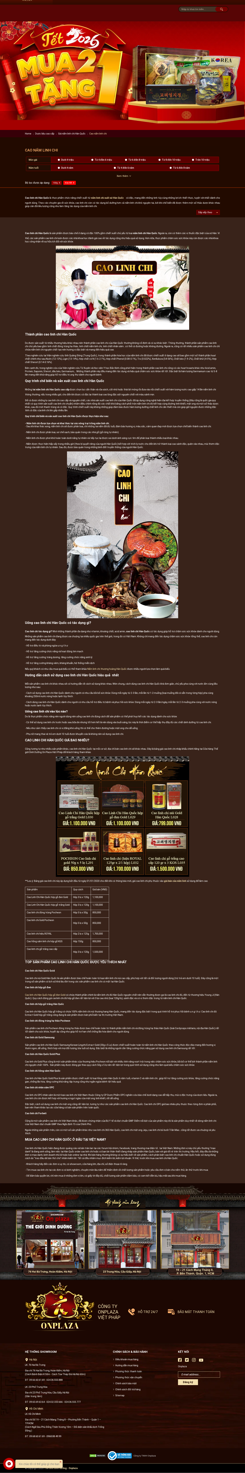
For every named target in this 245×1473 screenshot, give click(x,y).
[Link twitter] (187, 1361)
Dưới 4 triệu (67, 159)
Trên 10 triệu (202, 159)
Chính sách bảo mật (126, 1383)
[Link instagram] (194, 1361)
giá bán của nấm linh (175, 881)
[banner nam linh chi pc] (122, 129)
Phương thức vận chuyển (128, 1377)
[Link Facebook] (180, 1361)
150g (55, 183)
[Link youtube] (201, 1361)
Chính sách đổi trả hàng (127, 1389)
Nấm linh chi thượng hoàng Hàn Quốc (107, 669)
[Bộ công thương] (121, 1455)
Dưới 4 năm (67, 167)
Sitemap (119, 1395)
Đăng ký (188, 1382)
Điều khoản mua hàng (126, 1359)
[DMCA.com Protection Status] (98, 1455)
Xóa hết (68, 183)
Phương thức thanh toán (128, 1371)
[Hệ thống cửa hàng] (122, 1231)
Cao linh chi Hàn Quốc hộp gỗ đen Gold (45, 995)
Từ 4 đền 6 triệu (103, 159)
